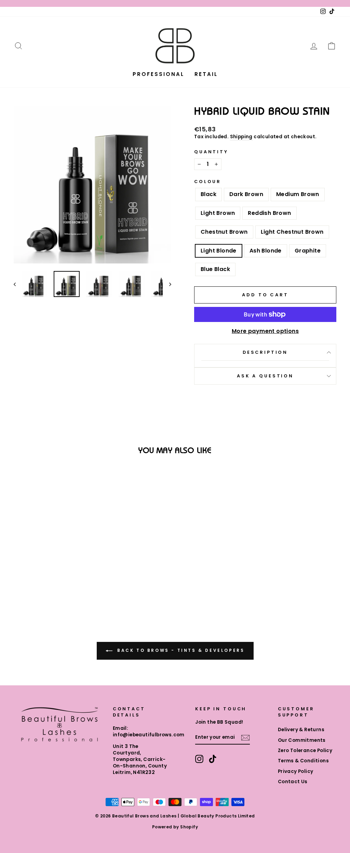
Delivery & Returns (301, 729)
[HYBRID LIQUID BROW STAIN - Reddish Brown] (56, 576)
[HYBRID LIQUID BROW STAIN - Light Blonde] (83, 576)
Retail (206, 74)
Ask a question (265, 376)
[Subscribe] (245, 738)
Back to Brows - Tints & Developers (180, 651)
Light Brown (218, 213)
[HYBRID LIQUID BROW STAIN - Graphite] (51, 584)
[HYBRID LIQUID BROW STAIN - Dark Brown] (28, 576)
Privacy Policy (295, 771)
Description (265, 352)
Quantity (211, 152)
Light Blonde (219, 251)
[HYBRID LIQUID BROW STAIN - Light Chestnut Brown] (74, 576)
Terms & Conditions (303, 761)
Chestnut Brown (224, 232)
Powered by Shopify (175, 827)
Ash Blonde (266, 251)
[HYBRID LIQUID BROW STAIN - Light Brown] (46, 576)
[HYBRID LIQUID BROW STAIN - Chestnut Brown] (65, 576)
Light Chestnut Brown (292, 232)
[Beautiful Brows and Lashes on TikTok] (212, 759)
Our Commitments (302, 740)
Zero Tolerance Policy (305, 750)
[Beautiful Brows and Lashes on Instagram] (199, 759)
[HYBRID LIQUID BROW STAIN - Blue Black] (60, 584)
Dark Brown (246, 194)
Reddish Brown (269, 213)
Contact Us (293, 781)
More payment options (265, 331)
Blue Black (215, 269)
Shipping (241, 136)
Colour (207, 181)
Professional (158, 74)
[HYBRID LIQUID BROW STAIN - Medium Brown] (37, 576)
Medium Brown (297, 194)
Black (208, 194)
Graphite (308, 251)
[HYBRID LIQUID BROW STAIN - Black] (19, 576)
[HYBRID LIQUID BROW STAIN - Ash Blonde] (42, 584)
